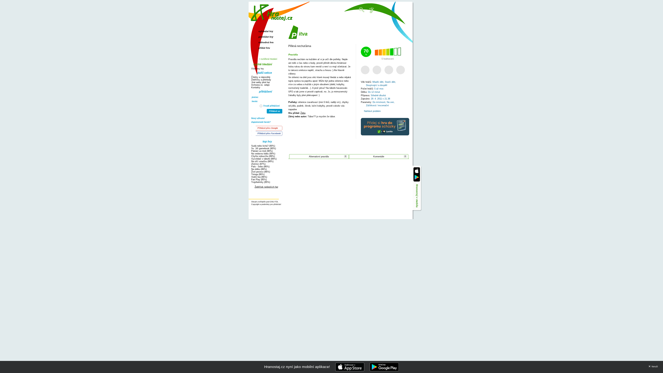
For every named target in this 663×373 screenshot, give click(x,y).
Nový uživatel (258, 118)
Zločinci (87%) (258, 164)
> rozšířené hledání (268, 59)
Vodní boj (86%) (259, 177)
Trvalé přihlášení (271, 106)
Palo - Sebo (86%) (260, 166)
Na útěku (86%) (259, 169)
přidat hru (264, 47)
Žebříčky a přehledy (261, 79)
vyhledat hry (265, 31)
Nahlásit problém (372, 111)
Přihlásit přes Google (267, 128)
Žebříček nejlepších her (266, 187)
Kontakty (255, 87)
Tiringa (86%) (258, 174)
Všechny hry (257, 68)
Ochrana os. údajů (260, 85)
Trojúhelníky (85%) (260, 182)
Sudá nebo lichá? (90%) (263, 146)
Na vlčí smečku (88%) (262, 161)
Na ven (390, 102)
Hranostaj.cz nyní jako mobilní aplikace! (297, 367)
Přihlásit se (274, 111)
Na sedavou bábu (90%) (263, 153)
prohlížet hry (265, 36)
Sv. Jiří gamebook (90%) (263, 148)
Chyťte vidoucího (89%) (263, 156)
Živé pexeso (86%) (260, 171)
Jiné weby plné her (260, 82)
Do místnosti (379, 102)
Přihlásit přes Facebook (269, 133)
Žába (302, 113)
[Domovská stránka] (272, 11)
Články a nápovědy (260, 77)
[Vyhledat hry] (361, 9)
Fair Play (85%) (259, 179)
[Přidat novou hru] (371, 10)
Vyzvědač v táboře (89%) (264, 158)
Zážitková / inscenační (377, 105)
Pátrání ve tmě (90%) (262, 151)
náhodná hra (265, 42)
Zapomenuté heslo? (261, 122)
